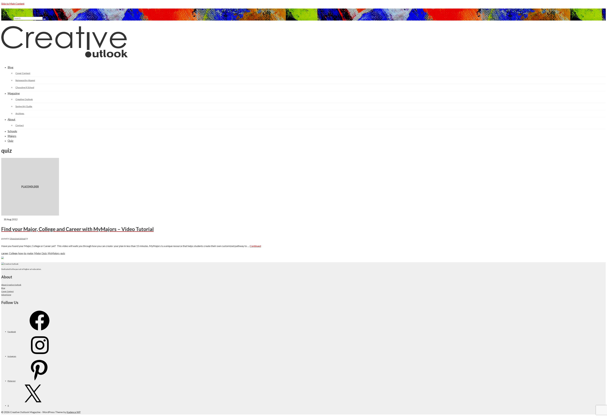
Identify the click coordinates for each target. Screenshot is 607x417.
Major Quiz (40, 253)
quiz (62, 253)
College (13, 253)
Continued (255, 245)
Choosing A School (17, 238)
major (30, 253)
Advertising (6, 295)
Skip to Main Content (12, 3)
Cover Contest (7, 291)
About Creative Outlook (11, 285)
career (4, 253)
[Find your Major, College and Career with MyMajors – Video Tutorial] (30, 214)
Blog (3, 288)
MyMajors (53, 253)
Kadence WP (74, 412)
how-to (22, 253)
